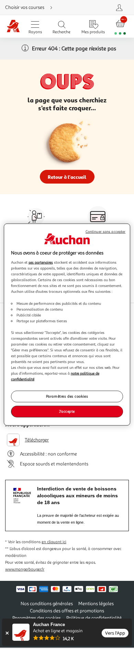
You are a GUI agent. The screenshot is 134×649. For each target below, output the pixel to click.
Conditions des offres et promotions (67, 611)
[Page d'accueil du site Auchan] (13, 26)
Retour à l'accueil (67, 177)
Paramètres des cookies (67, 396)
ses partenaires (41, 262)
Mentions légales (96, 604)
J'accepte (67, 411)
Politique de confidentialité (94, 618)
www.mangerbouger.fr (24, 569)
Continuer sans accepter (105, 231)
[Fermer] (7, 633)
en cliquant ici (54, 542)
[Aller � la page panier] (120, 26)
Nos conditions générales (47, 604)
